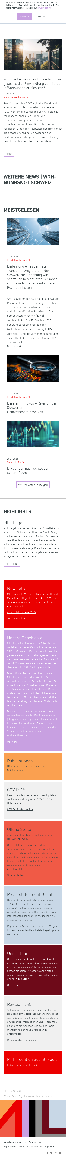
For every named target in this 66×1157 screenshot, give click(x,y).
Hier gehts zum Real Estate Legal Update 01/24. (31, 902)
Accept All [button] (24, 16)
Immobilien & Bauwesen (16, 96)
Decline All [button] (41, 16)
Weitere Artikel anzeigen (33, 484)
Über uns (12, 741)
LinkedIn (34, 1065)
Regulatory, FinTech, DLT (19, 259)
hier (34, 926)
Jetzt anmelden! (16, 618)
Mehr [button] (8, 153)
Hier (9, 766)
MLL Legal (11, 563)
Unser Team (14, 985)
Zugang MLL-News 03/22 (21, 612)
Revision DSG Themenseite (22, 1040)
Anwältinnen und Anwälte (41, 959)
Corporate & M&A (16, 462)
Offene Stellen (15, 875)
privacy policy (43, 8)
